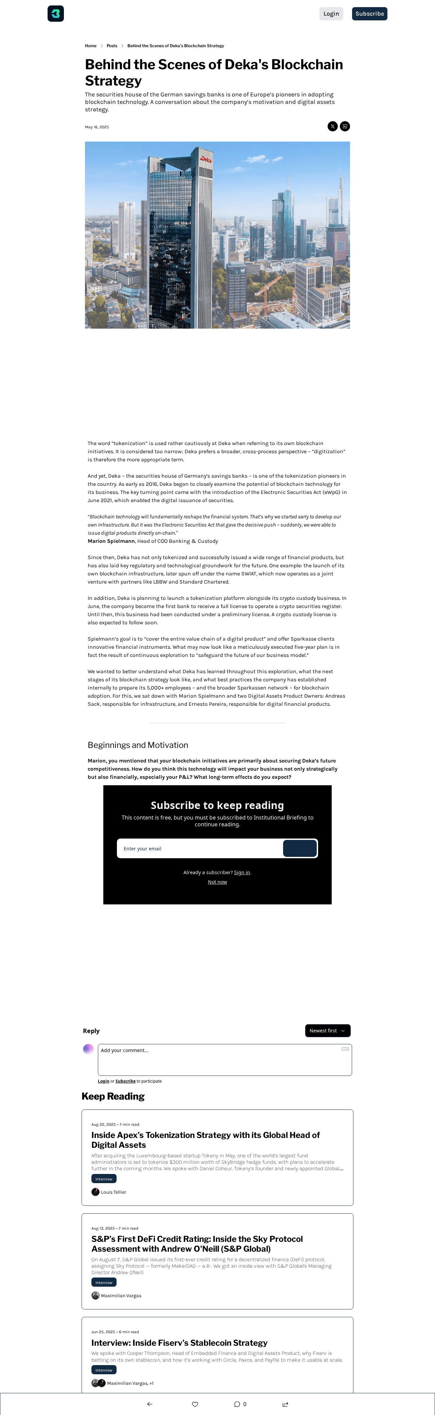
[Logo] (56, 13)
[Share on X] (333, 126)
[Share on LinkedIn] (345, 126)
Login (103, 1081)
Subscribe (300, 848)
